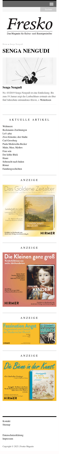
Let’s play (7, 133)
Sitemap (6, 424)
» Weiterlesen (44, 99)
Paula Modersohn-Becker (15, 143)
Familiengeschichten (12, 168)
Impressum (8, 438)
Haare (5, 158)
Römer (6, 165)
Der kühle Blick (10, 154)
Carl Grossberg (10, 140)
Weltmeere (8, 126)
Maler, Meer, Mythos (13, 147)
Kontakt (6, 421)
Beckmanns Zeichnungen (15, 129)
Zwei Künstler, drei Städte (15, 136)
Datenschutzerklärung (13, 435)
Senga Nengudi (12, 87)
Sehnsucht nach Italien (13, 161)
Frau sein (7, 151)
